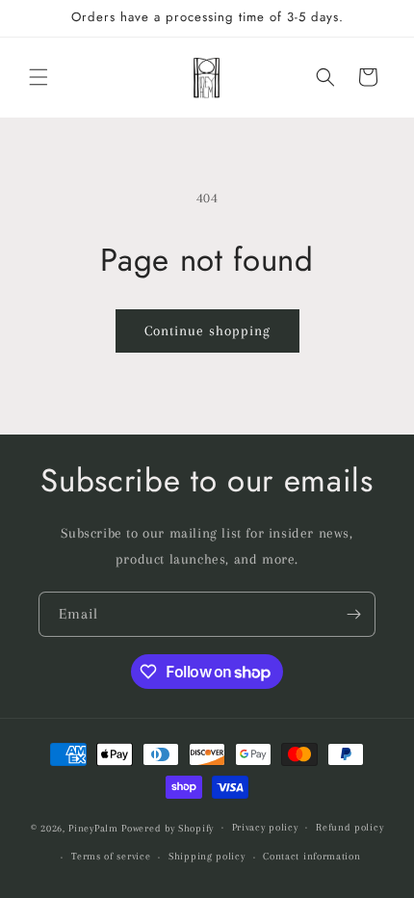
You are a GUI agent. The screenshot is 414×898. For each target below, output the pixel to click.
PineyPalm (94, 827)
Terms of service (110, 856)
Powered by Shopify (167, 827)
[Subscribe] (353, 614)
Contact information (311, 856)
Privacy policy (265, 827)
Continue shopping (207, 330)
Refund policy (349, 827)
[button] (38, 77)
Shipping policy (207, 856)
